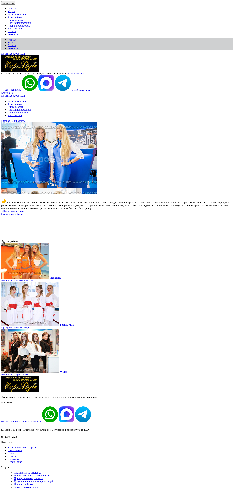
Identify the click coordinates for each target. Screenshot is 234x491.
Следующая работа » (12, 214)
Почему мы (14, 459)
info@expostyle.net (81, 90)
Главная (12, 8)
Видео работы (15, 20)
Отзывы (12, 31)
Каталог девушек (17, 14)
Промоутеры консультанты (28, 478)
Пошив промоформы (19, 25)
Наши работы (18, 120)
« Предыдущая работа (13, 211)
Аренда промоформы (19, 22)
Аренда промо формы (26, 487)
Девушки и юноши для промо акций (34, 481)
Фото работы (15, 17)
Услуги (11, 11)
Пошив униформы (24, 484)
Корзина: (7, 93)
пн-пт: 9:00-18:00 (76, 73)
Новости (12, 453)
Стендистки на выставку (27, 472)
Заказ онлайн (15, 28)
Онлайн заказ (15, 461)
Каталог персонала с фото (22, 447)
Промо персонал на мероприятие (32, 475)
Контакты (13, 34)
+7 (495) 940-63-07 (11, 90)
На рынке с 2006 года (13, 53)
